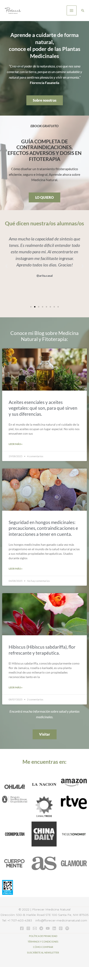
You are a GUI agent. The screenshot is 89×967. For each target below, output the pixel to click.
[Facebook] (22, 928)
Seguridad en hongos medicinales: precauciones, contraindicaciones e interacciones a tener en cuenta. (43, 528)
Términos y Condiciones (43, 941)
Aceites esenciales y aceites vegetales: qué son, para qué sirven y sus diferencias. (43, 408)
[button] (83, 10)
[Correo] (35, 928)
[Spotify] (67, 928)
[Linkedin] (54, 928)
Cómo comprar (43, 947)
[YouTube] (48, 928)
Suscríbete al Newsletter (43, 952)
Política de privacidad (43, 936)
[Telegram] (41, 928)
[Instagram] (28, 928)
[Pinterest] (61, 928)
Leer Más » (15, 444)
